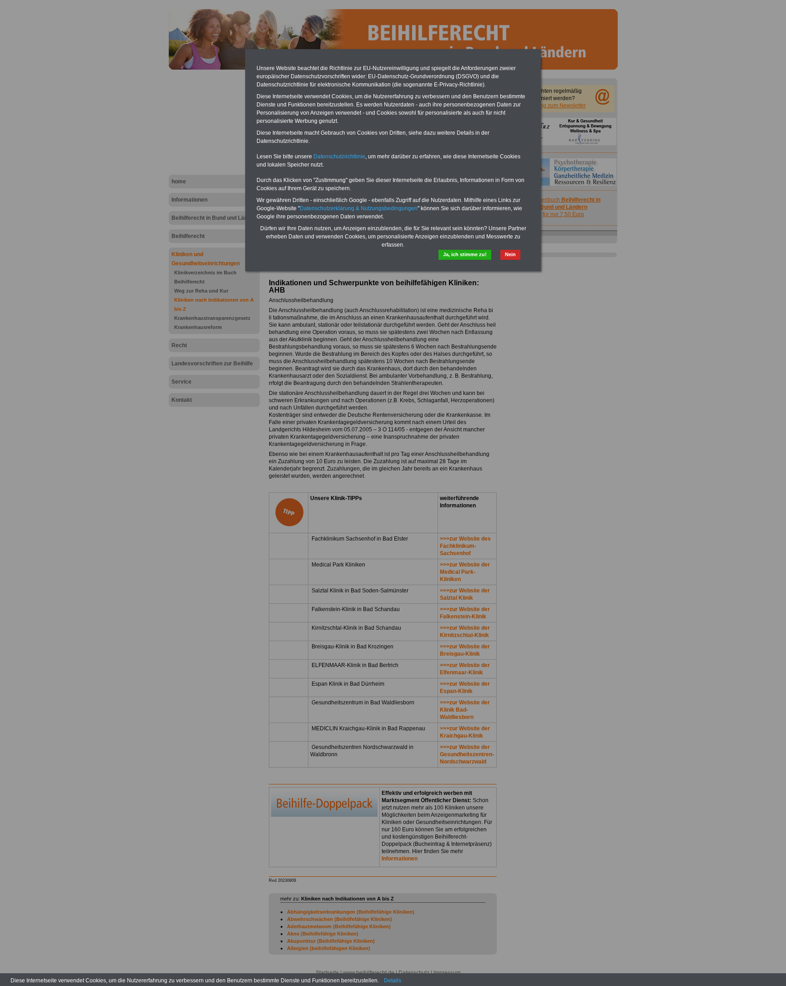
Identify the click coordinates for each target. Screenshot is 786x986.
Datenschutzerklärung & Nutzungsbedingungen (359, 208)
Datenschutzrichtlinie (339, 156)
